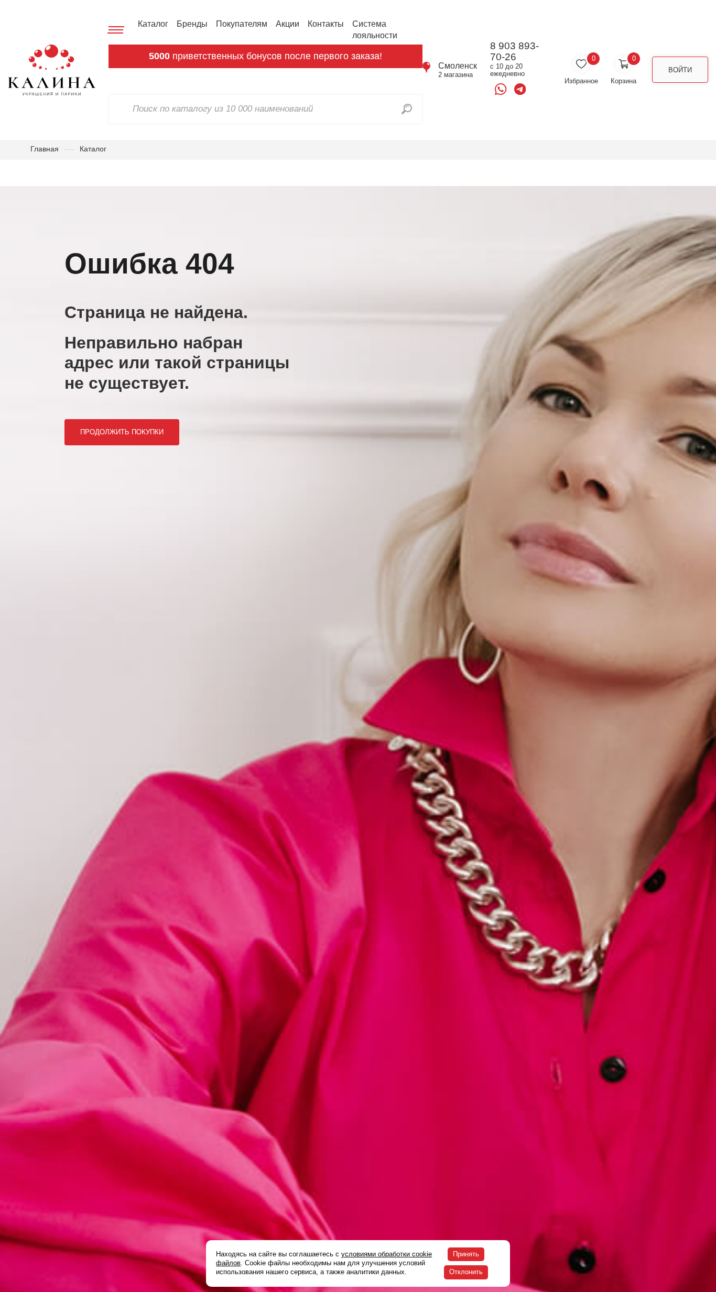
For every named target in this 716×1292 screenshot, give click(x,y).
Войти (680, 70)
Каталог (153, 23)
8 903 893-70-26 (514, 51)
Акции (287, 23)
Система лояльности (374, 29)
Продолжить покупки (122, 432)
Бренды (192, 23)
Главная (44, 149)
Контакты (326, 23)
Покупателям (241, 23)
